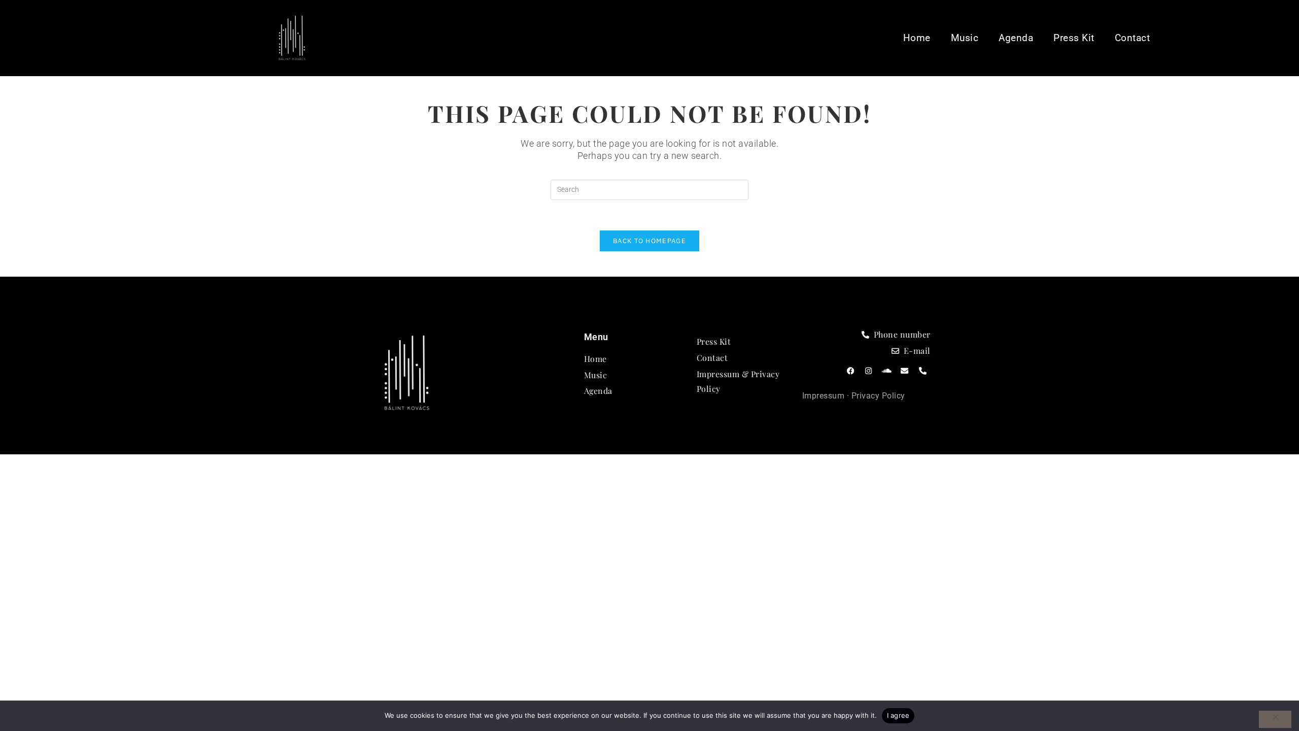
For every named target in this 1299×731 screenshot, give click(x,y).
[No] (1275, 719)
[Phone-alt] (923, 371)
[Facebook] (851, 371)
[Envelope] (904, 371)
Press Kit (1074, 38)
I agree (898, 715)
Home (917, 38)
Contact (1132, 38)
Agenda (1016, 38)
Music (965, 38)
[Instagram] (868, 371)
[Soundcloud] (887, 371)
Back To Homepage (649, 241)
